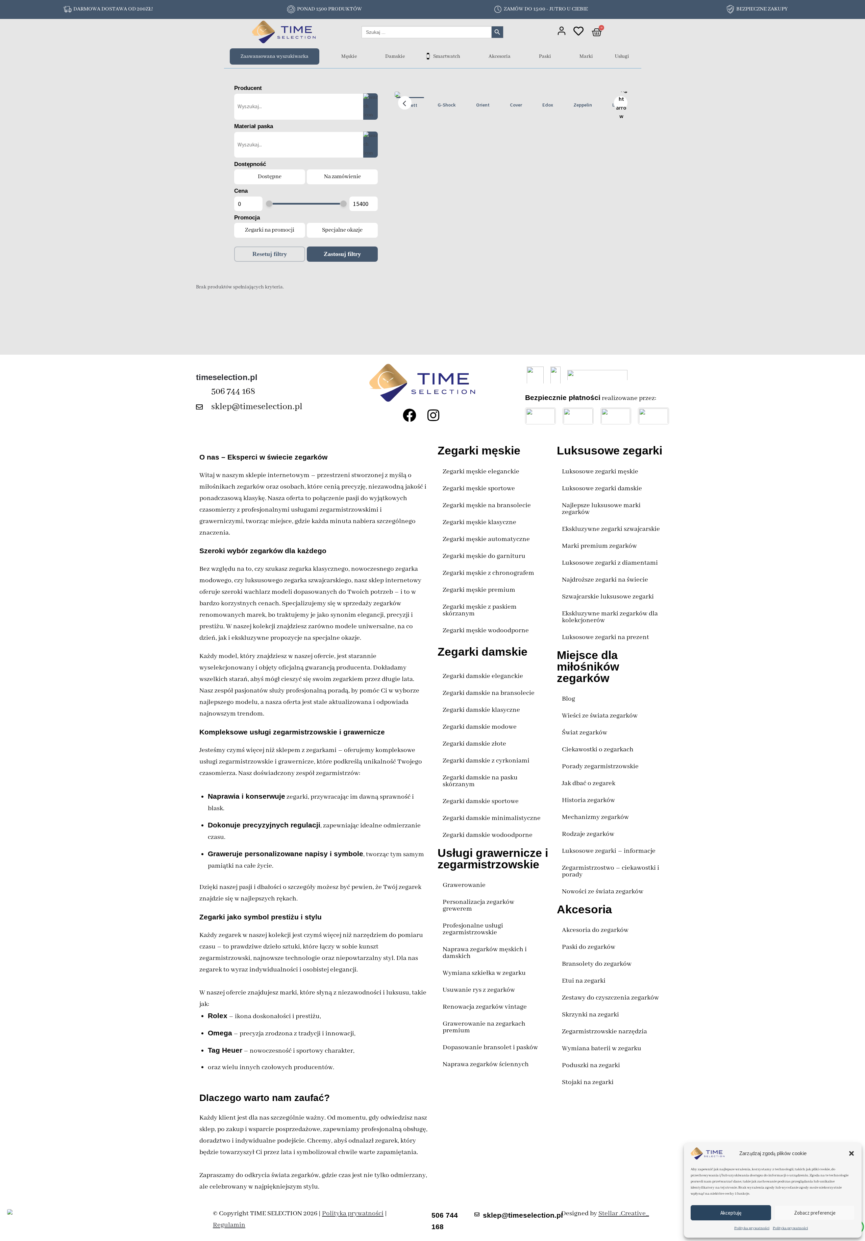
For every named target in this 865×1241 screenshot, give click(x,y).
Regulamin (229, 1225)
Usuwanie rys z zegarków (479, 990)
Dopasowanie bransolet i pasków (490, 1047)
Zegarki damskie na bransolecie (489, 693)
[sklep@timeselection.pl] (201, 407)
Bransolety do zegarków (597, 964)
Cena (241, 191)
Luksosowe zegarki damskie (602, 488)
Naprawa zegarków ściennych (486, 1064)
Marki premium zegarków (599, 546)
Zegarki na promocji (269, 230)
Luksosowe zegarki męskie (600, 471)
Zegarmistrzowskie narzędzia (604, 1031)
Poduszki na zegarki (591, 1065)
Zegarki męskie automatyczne (486, 539)
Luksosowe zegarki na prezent (605, 637)
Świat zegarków (584, 732)
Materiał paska (253, 126)
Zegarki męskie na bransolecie (487, 505)
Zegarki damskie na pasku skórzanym (480, 781)
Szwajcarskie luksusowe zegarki (608, 596)
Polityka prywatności (751, 1228)
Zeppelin (582, 105)
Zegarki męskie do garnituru (484, 556)
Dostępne (269, 176)
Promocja (247, 217)
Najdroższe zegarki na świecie (605, 580)
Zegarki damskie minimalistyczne (492, 818)
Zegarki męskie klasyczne (479, 522)
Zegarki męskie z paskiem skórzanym (480, 610)
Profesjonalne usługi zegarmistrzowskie (473, 929)
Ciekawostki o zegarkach (598, 749)
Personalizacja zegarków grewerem (478, 905)
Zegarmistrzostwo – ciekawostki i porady (610, 871)
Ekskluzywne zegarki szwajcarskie (611, 529)
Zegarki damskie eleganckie (483, 676)
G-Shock (447, 105)
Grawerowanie (464, 885)
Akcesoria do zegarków (595, 930)
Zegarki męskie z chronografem (488, 573)
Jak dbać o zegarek (588, 783)
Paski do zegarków (588, 947)
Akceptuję (730, 1213)
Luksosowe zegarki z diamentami (610, 563)
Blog (568, 699)
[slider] (269, 203)
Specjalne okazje (342, 230)
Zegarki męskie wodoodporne (486, 630)
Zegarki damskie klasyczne (481, 710)
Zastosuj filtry (342, 254)
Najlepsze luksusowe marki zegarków (601, 508)
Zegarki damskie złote (474, 744)
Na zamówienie (342, 176)
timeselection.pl (226, 377)
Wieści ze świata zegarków (600, 715)
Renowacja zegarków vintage (485, 1007)
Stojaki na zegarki (588, 1082)
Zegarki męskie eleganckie (481, 471)
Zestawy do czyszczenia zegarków (610, 997)
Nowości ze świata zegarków (602, 891)
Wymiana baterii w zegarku (601, 1048)
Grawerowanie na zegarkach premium (484, 1027)
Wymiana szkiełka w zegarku (484, 973)
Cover (516, 105)
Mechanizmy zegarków (595, 817)
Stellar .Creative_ (623, 1213)
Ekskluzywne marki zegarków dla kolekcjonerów (610, 617)
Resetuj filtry (269, 254)
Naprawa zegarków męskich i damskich (485, 952)
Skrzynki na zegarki (590, 1014)
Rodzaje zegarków (588, 834)
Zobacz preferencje (815, 1213)
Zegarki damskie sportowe (481, 801)
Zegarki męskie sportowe (479, 488)
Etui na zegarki (584, 981)
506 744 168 (233, 391)
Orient (483, 105)
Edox (547, 105)
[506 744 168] (201, 392)
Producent (248, 88)
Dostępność (250, 164)
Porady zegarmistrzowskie (600, 766)
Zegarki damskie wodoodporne (488, 835)
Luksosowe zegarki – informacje (609, 851)
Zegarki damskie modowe (480, 727)
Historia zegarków (588, 800)
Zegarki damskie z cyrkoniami (486, 760)
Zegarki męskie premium (479, 590)
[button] (851, 1153)
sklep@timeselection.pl (256, 407)
